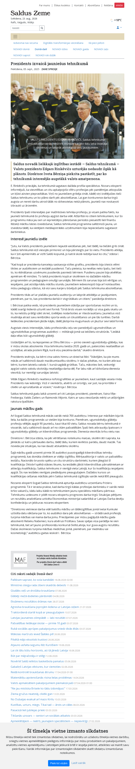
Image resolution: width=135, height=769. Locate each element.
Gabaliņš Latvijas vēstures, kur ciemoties (36, 667)
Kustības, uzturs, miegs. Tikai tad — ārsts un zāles (41, 705)
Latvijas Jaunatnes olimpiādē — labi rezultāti (38, 618)
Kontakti (78, 5)
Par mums (44, 5)
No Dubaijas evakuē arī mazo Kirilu (32, 699)
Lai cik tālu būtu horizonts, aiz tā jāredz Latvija (39, 650)
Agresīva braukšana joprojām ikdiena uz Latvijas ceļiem (45, 607)
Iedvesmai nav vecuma (25, 42)
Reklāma (108, 5)
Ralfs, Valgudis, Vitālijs (22, 22)
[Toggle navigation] (15, 36)
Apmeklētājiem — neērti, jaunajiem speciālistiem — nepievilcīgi (49, 721)
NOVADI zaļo (101, 49)
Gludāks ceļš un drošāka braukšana (32, 590)
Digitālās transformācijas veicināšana (63, 42)
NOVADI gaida (81, 49)
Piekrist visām (58, 763)
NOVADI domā (21, 49)
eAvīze (119, 5)
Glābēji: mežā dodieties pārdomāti (31, 596)
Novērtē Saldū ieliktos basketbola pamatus (37, 661)
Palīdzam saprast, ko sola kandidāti (32, 580)
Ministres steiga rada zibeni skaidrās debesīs (38, 585)
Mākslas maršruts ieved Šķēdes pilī (32, 634)
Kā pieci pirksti (96, 42)
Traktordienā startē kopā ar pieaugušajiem (37, 612)
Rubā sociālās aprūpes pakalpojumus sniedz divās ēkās (45, 628)
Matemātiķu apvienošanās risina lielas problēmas (41, 677)
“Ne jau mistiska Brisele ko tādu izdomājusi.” (38, 688)
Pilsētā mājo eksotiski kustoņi (29, 639)
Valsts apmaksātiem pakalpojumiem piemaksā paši (42, 683)
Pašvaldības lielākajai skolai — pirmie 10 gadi (38, 623)
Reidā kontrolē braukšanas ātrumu (32, 672)
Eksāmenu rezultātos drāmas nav (31, 601)
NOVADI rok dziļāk (46, 55)
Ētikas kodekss (62, 5)
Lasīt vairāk (78, 763)
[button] (119, 27)
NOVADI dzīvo (60, 49)
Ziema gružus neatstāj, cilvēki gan (32, 694)
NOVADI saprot (21, 55)
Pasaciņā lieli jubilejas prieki (28, 710)
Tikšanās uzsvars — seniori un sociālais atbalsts (40, 715)
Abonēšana (94, 5)
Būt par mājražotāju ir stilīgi (28, 656)
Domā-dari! (41, 49)
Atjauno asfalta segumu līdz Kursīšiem (34, 645)
